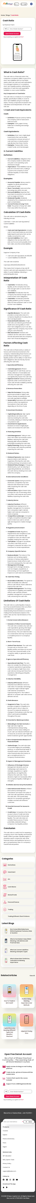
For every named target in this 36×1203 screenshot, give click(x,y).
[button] (31, 4)
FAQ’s (4, 1143)
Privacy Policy (7, 1163)
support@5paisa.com (9, 1171)
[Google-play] (7, 1187)
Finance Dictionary (8, 1139)
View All (32, 976)
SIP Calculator (7, 1156)
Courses (5, 1131)
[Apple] (3, 1187)
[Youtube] (17, 1179)
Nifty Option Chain (8, 1160)
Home (3, 15)
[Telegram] (7, 1179)
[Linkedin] (13, 1179)
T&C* (22, 37)
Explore (5, 1135)
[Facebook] (3, 1179)
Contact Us (6, 1167)
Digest (5, 1147)
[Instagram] (10, 1179)
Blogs (8, 15)
